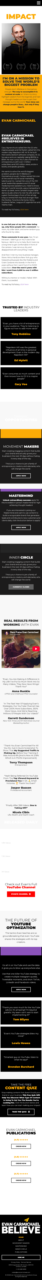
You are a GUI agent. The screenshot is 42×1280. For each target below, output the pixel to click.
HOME (21, 1237)
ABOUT (21, 1240)
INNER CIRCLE (21, 1249)
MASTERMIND (21, 1246)
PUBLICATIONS (21, 1252)
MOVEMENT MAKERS (21, 1243)
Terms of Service (26, 1262)
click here (24, 210)
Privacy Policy (15, 1262)
